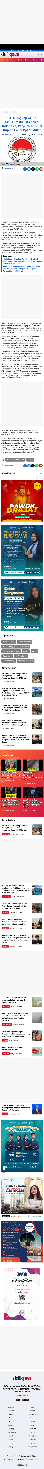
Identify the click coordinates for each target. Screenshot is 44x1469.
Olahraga (11, 1429)
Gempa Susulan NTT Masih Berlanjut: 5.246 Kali (13, 1048)
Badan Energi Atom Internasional (16, 646)
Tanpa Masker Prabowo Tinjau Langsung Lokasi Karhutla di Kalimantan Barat (14, 1000)
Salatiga (5, 912)
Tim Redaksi (6, 134)
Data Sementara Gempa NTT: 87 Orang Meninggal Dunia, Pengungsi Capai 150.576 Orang (15, 675)
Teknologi (32, 1440)
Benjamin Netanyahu (11, 651)
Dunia (20, 60)
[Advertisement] (22, 22)
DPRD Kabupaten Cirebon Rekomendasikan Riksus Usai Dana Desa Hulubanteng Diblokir (15, 722)
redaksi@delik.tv (22, 1396)
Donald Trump (8, 661)
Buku (32, 1407)
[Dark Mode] (38, 54)
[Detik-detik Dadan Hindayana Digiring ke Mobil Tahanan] (11, 765)
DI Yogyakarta (21, 656)
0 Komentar (8, 169)
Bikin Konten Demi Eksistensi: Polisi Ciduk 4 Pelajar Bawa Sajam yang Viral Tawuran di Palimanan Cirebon (15, 738)
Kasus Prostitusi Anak (15, 459)
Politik (27, 60)
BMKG (25, 651)
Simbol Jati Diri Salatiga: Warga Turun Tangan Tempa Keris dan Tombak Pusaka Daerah (14, 707)
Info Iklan (20, 1460)
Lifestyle (11, 1447)
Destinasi (33, 1411)
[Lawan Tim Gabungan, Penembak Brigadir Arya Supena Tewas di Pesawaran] (11, 792)
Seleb (11, 1436)
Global (4, 1114)
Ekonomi (11, 1425)
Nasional (4, 60)
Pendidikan (33, 1436)
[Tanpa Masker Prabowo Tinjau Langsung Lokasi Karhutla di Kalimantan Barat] (37, 1002)
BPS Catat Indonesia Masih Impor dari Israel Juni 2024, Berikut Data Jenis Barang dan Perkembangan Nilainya (21, 268)
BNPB (34, 651)
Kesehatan (32, 1414)
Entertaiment (11, 1432)
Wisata (32, 1425)
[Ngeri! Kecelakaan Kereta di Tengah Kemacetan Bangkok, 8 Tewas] (33, 765)
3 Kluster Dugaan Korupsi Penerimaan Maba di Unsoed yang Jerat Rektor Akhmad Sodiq (16, 1033)
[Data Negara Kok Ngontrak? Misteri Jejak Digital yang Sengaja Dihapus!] (33, 792)
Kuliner (32, 1418)
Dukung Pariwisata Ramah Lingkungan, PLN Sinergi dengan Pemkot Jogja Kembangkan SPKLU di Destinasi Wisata (16, 691)
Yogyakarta (6, 896)
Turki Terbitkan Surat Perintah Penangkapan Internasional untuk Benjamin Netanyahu (16, 1107)
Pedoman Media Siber (27, 1456)
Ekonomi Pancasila (25, 661)
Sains (33, 1443)
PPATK (30, 459)
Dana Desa (7, 656)
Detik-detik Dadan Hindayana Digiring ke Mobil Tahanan (10, 775)
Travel (33, 1421)
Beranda (4, 112)
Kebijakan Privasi (32, 1460)
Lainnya (32, 1432)
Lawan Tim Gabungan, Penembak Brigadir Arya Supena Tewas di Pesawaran (10, 803)
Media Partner (9, 1460)
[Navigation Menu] (41, 54)
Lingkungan (6, 1024)
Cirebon (5, 928)
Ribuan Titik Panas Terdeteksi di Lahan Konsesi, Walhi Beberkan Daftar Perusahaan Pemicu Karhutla (15, 1017)
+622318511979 (22, 1400)
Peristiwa (5, 834)
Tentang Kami (12, 1456)
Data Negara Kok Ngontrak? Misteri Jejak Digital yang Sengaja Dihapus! (32, 803)
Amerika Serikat (24, 642)
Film (11, 1443)
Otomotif (33, 1429)
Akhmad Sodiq (8, 642)
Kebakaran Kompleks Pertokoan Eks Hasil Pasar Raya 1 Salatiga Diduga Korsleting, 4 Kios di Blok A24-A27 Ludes (22, 261)
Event (11, 1440)
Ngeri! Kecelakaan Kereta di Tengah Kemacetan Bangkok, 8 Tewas (32, 776)
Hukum (35, 60)
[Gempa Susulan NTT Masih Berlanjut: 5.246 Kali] (37, 1051)
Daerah (12, 60)
